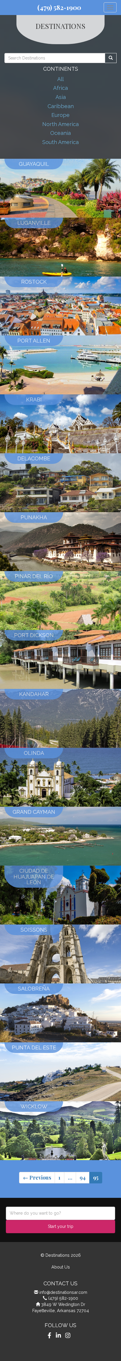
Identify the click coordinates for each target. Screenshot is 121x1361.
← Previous (37, 1177)
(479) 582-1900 (59, 7)
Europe (60, 115)
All (60, 79)
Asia (61, 97)
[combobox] (60, 1213)
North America (60, 124)
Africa (60, 88)
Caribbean (61, 106)
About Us (60, 1266)
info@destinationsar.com (63, 1292)
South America (60, 142)
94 (83, 1177)
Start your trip (60, 1226)
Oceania (60, 133)
